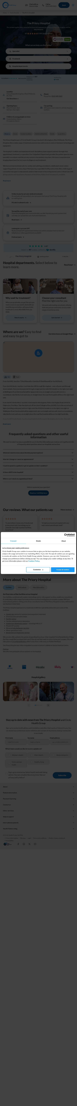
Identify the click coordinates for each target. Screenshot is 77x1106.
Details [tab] (38, 541)
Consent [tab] (13, 541)
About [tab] (63, 541)
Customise (37, 569)
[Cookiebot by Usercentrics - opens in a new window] (66, 535)
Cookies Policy (33, 561)
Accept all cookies (62, 569)
